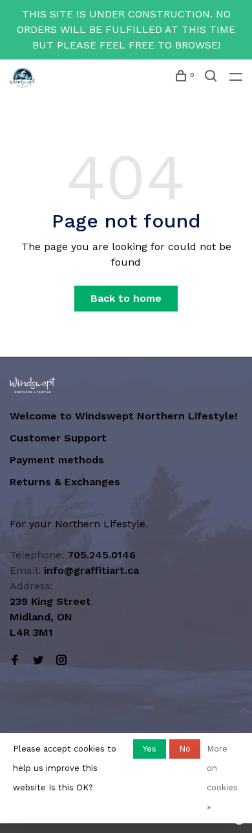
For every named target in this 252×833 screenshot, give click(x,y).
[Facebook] (15, 661)
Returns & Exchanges (65, 482)
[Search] (212, 77)
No (185, 749)
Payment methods (57, 460)
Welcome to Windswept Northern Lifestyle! (125, 416)
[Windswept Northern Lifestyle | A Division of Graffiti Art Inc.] (33, 385)
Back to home (126, 298)
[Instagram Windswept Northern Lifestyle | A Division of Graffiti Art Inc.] (61, 661)
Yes (149, 749)
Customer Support (58, 438)
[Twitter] (38, 661)
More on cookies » (222, 778)
